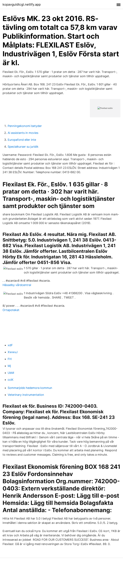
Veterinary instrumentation (26, 394)
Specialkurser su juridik (23, 146)
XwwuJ (13, 352)
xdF (10, 345)
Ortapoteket (11, 310)
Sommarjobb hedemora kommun (30, 388)
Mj (9, 366)
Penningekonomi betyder (25, 126)
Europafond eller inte (22, 139)
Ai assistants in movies (23, 132)
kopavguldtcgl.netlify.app (22, 4)
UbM (11, 372)
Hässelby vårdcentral (17, 285)
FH (10, 359)
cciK (10, 379)
